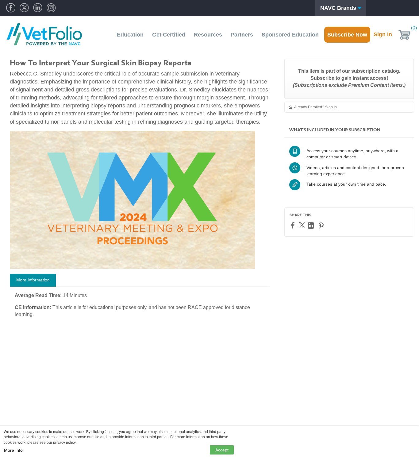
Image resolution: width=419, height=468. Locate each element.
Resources (208, 35)
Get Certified (168, 35)
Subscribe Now (347, 35)
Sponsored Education (290, 35)
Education (130, 35)
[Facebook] (294, 225)
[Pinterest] (322, 225)
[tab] (33, 280)
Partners (242, 35)
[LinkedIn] (312, 225)
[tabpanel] (140, 307)
